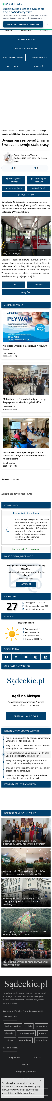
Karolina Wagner (29, 155)
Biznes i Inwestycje (39, 57)
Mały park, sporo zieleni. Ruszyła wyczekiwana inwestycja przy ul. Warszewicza (28, 747)
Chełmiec (9, 1033)
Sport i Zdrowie (13, 66)
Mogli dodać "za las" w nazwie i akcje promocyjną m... (26, 796)
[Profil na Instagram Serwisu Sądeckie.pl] (35, 657)
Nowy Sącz (26, 292)
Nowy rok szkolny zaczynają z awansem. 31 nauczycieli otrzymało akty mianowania (26, 762)
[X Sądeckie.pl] (16, 657)
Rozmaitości (39, 66)
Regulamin (14, 1057)
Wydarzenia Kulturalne (13, 57)
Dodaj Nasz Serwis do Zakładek (23, 24)
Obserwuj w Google (26, 716)
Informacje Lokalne (26, 39)
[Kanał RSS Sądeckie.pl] (45, 657)
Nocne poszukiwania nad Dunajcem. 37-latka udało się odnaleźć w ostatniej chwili (27, 754)
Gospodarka (25, 1040)
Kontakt (26, 584)
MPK (14, 284)
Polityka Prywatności (26, 1071)
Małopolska (41, 1040)
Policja (28, 1026)
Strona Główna (7, 130)
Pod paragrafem (13, 1026)
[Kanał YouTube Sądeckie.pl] (26, 657)
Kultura (43, 1033)
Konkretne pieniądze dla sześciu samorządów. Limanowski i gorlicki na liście (28, 739)
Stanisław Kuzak (26, 1033)
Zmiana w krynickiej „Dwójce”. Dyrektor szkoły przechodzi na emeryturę (28, 769)
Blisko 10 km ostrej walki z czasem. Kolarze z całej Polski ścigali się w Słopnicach (27, 777)
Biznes (10, 1040)
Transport (38, 284)
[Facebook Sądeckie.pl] (6, 657)
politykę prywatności (24, 1092)
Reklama (26, 1064)
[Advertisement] (26, 99)
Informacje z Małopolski (26, 48)
